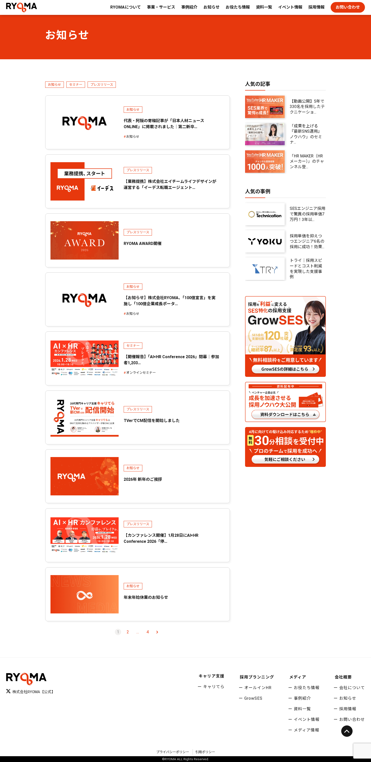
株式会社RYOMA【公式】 (33, 692)
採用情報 (316, 7)
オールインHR (258, 687)
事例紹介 (189, 7)
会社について (352, 687)
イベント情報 (290, 7)
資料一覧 (264, 7)
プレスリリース (101, 85)
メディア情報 (306, 730)
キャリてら (214, 686)
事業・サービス (161, 7)
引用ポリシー (205, 752)
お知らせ (211, 7)
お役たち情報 (238, 7)
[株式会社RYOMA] (21, 7)
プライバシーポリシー (172, 752)
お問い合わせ (348, 7)
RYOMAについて (125, 7)
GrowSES (253, 698)
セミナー (75, 85)
